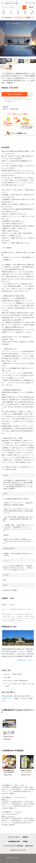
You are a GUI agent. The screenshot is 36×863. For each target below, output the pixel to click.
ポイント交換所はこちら (19, 133)
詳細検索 (31, 7)
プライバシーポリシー (14, 837)
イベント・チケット (20, 797)
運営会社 (25, 837)
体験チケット (5, 799)
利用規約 (25, 841)
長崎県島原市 (8, 17)
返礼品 (3, 13)
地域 (18, 13)
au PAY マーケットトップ (18, 850)
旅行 (16, 785)
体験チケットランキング (8, 816)
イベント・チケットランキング (10, 814)
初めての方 (32, 13)
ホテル (22, 785)
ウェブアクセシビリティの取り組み (13, 846)
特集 (25, 13)
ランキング (10, 13)
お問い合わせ (29, 846)
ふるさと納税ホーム (7, 785)
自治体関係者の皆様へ (14, 841)
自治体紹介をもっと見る (24, 660)
